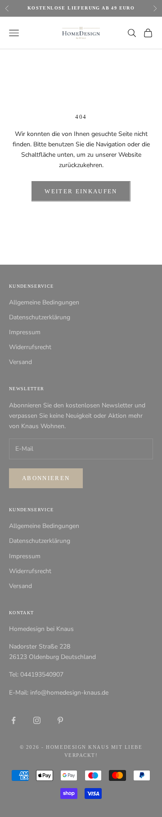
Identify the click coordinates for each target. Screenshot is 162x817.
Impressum (24, 332)
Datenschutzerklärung (39, 317)
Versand (20, 362)
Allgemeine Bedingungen (44, 302)
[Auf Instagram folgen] (36, 720)
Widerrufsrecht (30, 347)
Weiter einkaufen (81, 191)
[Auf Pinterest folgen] (60, 720)
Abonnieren (46, 478)
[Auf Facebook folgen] (13, 720)
